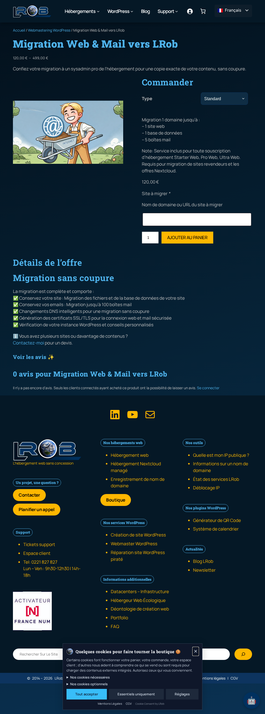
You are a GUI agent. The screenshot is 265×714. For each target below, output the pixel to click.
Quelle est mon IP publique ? (221, 455)
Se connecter (208, 387)
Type (147, 98)
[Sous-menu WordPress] (131, 11)
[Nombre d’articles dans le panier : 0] (203, 11)
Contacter (29, 495)
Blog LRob (203, 561)
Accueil (19, 30)
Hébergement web (130, 455)
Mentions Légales (110, 703)
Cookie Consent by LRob (149, 703)
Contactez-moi (28, 343)
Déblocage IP (206, 488)
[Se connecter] (189, 11)
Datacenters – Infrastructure (140, 591)
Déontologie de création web (140, 609)
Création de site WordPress (138, 535)
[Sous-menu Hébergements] (98, 11)
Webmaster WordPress (134, 544)
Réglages (182, 694)
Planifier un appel (37, 509)
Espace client (36, 553)
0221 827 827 (44, 562)
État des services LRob (216, 479)
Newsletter (204, 570)
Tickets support (39, 544)
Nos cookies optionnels (89, 684)
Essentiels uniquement (136, 694)
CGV (129, 703)
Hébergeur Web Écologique (138, 600)
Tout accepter (86, 694)
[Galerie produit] (68, 132)
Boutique (115, 500)
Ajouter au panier (187, 237)
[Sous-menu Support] (176, 11)
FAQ (115, 626)
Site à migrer (156, 193)
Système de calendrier (216, 529)
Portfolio (119, 618)
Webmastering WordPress (49, 30)
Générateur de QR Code (217, 520)
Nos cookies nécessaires (90, 677)
